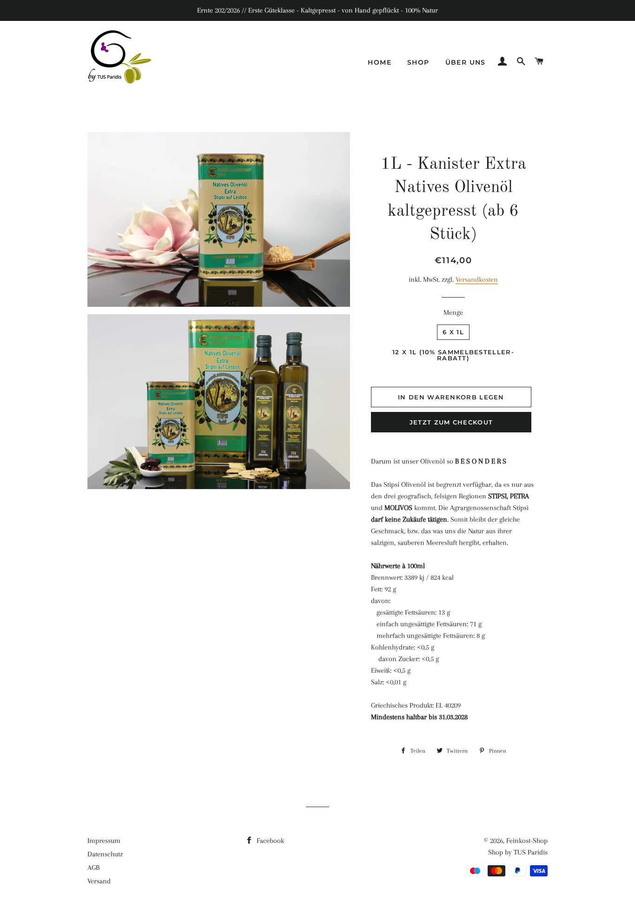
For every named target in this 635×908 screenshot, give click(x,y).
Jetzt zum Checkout (451, 422)
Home (379, 62)
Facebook (269, 840)
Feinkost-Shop (527, 840)
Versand (99, 881)
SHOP (418, 62)
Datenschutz (105, 854)
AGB (93, 867)
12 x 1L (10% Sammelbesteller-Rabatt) (453, 355)
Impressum (103, 840)
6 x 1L (453, 332)
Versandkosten (477, 279)
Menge (453, 312)
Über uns (465, 62)
